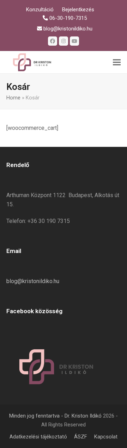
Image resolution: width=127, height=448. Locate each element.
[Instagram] (63, 41)
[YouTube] (74, 41)
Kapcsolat (105, 436)
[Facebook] (52, 41)
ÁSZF (80, 436)
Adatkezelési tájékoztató (38, 436)
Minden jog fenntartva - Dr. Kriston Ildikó (55, 416)
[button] (117, 62)
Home (13, 97)
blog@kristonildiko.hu (32, 281)
